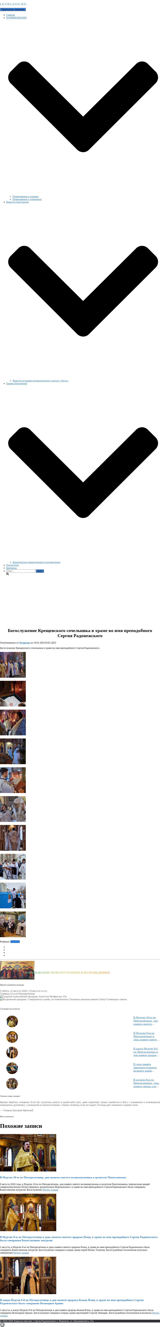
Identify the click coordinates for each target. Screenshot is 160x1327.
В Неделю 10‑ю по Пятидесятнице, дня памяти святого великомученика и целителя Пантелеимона (145, 1021)
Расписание (12, 565)
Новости (15, 941)
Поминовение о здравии (25, 196)
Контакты (11, 568)
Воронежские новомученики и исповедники (36, 562)
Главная (10, 15)
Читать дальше (50, 1189)
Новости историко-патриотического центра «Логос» (40, 380)
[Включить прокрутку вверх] (2, 1324)
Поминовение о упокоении (27, 199)
